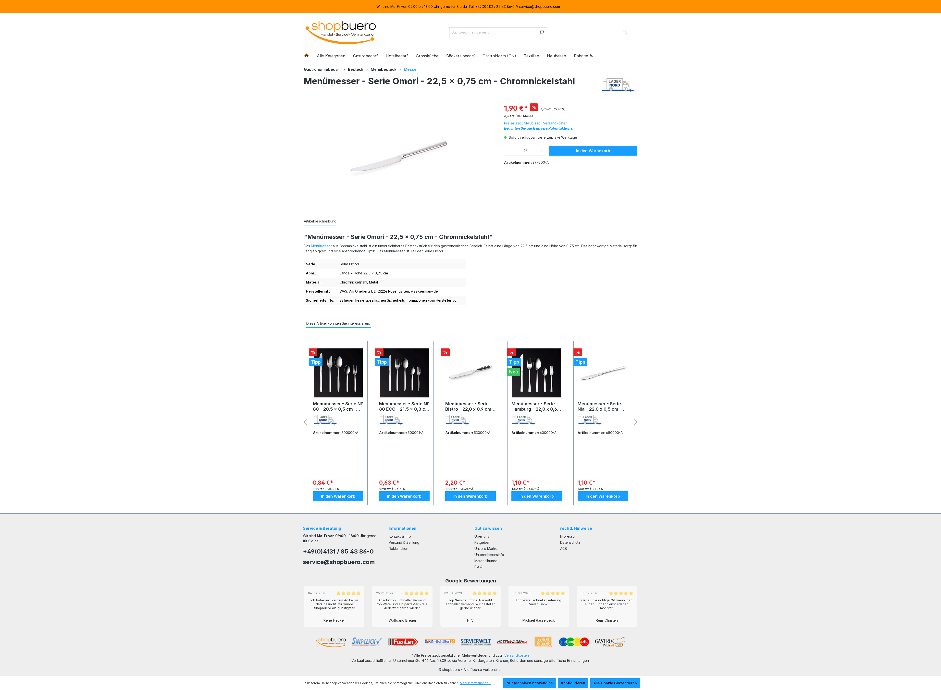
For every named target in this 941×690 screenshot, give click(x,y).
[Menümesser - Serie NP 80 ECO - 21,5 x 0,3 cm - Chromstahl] (404, 372)
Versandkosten (516, 655)
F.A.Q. (478, 567)
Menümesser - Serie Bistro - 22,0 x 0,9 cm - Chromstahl (470, 406)
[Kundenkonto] (625, 32)
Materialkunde (485, 561)
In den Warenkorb (593, 150)
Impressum (568, 536)
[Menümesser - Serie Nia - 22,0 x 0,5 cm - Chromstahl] (603, 372)
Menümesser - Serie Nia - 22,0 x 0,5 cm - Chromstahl (599, 406)
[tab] (320, 221)
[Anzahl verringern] (509, 151)
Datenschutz (570, 542)
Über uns (481, 536)
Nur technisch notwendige (530, 683)
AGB (563, 548)
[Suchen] (541, 32)
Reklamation (398, 548)
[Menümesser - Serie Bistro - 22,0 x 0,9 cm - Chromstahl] (470, 372)
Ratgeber (482, 542)
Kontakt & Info (400, 536)
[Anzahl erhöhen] (542, 151)
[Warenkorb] (634, 30)
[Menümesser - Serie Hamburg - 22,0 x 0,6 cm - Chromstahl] (536, 372)
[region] (470, 6)
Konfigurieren (573, 683)
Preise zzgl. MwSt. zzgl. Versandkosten (536, 123)
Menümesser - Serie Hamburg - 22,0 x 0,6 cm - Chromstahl (534, 406)
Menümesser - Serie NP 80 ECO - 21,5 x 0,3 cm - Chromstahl (404, 406)
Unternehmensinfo (489, 555)
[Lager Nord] (618, 84)
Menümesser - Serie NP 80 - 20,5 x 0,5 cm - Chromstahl (338, 406)
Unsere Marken (486, 548)
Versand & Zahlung (404, 542)
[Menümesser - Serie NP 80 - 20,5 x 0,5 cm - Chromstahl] (338, 372)
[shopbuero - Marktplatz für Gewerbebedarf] (340, 31)
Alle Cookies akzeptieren (615, 683)
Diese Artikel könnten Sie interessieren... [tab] (338, 323)
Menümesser (321, 246)
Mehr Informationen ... (475, 683)
